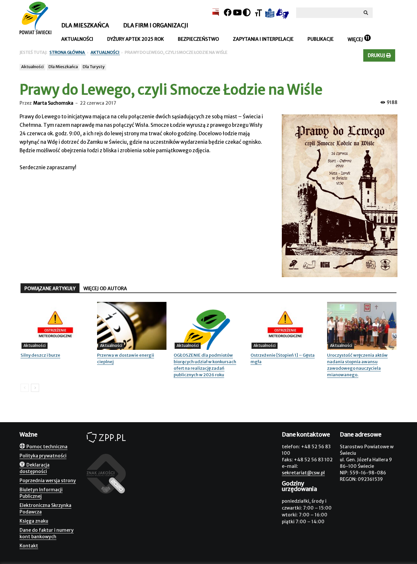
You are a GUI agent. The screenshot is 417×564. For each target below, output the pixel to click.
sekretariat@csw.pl (303, 473)
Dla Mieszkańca (63, 66)
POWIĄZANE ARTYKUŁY (50, 288)
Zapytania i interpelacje (263, 39)
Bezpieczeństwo (198, 39)
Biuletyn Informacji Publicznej (41, 493)
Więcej (355, 39)
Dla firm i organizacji (155, 25)
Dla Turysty (94, 66)
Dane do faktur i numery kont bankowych (47, 533)
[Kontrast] (247, 12)
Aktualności (77, 39)
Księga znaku (34, 521)
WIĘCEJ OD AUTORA (105, 288)
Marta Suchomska (53, 103)
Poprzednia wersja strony (48, 480)
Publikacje (321, 39)
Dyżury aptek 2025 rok (135, 39)
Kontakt (29, 546)
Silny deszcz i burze (40, 355)
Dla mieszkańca (85, 25)
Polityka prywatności (43, 456)
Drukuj (377, 55)
